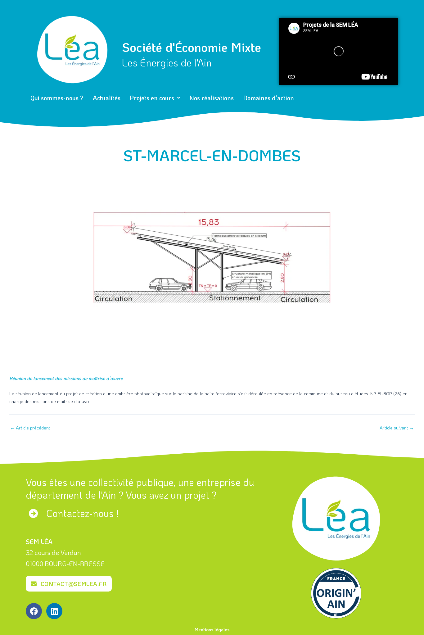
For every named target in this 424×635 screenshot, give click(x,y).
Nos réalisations (211, 98)
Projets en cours (152, 98)
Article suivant (397, 427)
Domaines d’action (268, 98)
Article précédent (30, 427)
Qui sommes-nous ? (56, 98)
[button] (155, 98)
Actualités (106, 98)
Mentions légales (212, 629)
